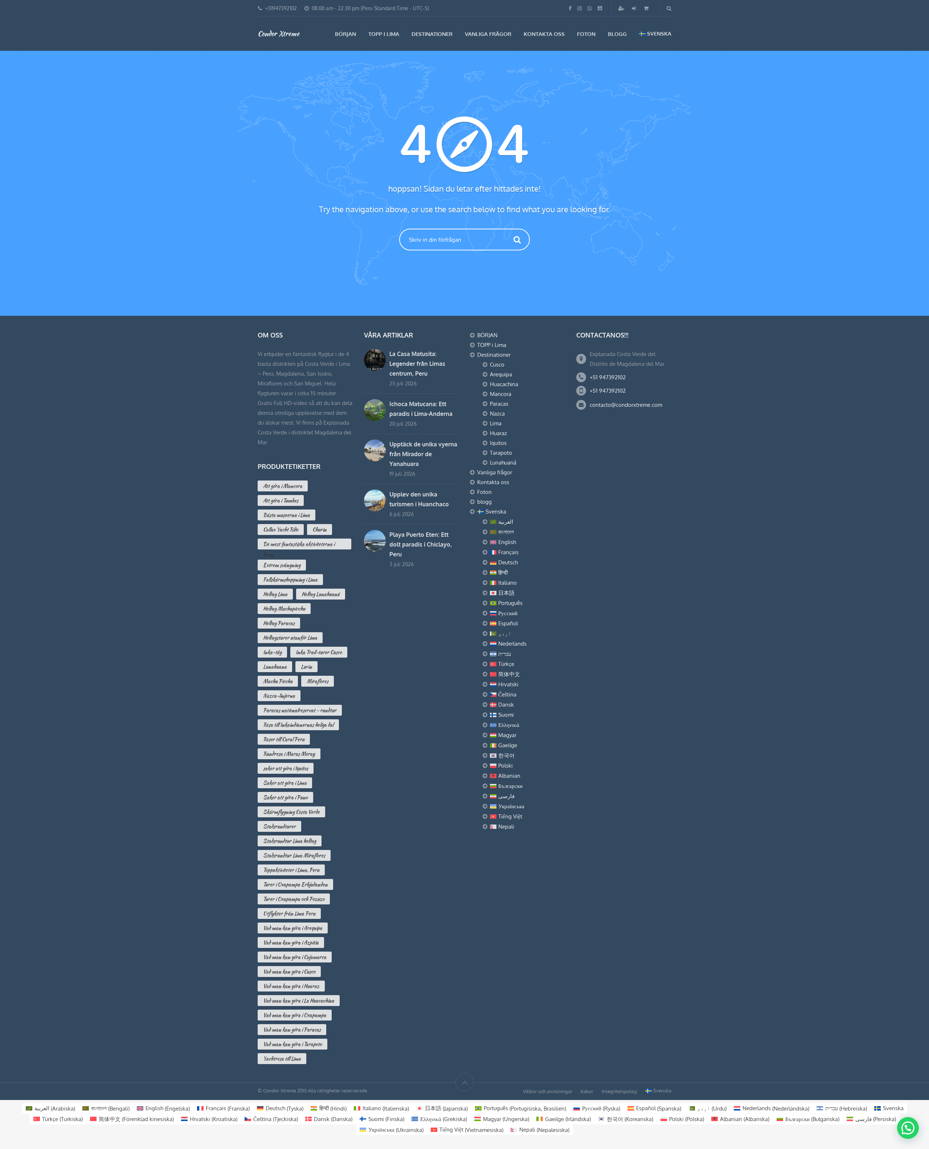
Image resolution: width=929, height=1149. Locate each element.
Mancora (500, 394)
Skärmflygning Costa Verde (291, 811)
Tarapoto (501, 452)
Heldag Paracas (279, 623)
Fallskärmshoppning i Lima (290, 579)
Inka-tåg (272, 652)
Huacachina (504, 384)
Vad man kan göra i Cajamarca (294, 957)
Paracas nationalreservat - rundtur (299, 710)
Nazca (497, 413)
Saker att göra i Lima (285, 782)
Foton (586, 33)
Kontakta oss (544, 33)
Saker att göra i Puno (285, 797)
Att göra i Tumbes (280, 500)
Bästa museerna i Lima (286, 515)
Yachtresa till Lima (282, 1058)
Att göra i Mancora (282, 486)
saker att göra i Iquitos (285, 768)
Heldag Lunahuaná (321, 594)
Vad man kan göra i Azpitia (291, 942)
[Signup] (622, 8)
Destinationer (432, 33)
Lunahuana (275, 666)
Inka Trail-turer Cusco (319, 652)
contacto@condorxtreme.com (626, 404)
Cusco (497, 364)
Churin (319, 529)
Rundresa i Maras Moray (289, 753)
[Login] (634, 8)
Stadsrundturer (279, 826)
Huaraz (498, 433)
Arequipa (501, 374)
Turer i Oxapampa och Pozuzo (293, 899)
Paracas (499, 403)
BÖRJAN (345, 33)
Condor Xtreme (278, 33)
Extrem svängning (281, 565)
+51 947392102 (608, 377)
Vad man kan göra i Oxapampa (294, 1015)
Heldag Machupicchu (284, 608)
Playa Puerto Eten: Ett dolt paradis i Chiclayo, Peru (420, 544)
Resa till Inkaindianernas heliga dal (298, 724)
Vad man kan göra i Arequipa (292, 928)
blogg (617, 33)
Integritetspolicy (619, 1091)
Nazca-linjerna (279, 695)
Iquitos (498, 442)
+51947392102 (281, 8)
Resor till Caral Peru (283, 739)
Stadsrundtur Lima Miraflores (294, 855)
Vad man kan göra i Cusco (289, 971)
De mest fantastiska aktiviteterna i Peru (299, 544)
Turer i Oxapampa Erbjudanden (295, 884)
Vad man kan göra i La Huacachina (298, 1000)
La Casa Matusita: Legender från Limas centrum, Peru (417, 363)
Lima (496, 423)
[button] (908, 1128)
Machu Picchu (277, 681)
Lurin (306, 666)
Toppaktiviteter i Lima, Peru (291, 870)
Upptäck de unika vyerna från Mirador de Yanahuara (423, 454)
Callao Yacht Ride (280, 529)
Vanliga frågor (488, 33)
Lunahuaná (503, 462)
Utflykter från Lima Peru (289, 913)
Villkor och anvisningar (547, 1091)
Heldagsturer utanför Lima (290, 637)
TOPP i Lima (383, 33)
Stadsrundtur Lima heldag (289, 841)
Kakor (587, 1091)
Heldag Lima (275, 594)
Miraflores (317, 681)
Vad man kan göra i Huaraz (291, 986)
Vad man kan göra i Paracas (292, 1029)
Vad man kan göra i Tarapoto (292, 1044)
